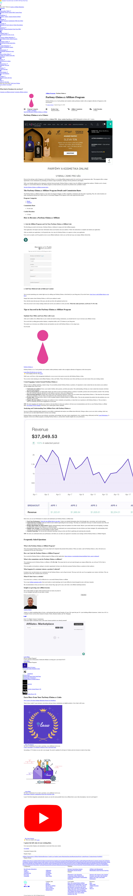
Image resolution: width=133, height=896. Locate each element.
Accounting (34, 860)
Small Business (45, 865)
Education (69, 856)
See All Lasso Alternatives (30, 869)
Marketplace (71, 874)
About (47, 883)
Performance (93, 878)
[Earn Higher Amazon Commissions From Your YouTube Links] (43, 837)
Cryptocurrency (51, 862)
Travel (75, 865)
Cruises (46, 862)
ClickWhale (48, 873)
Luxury (76, 863)
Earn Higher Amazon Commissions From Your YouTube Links (39, 794)
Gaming (93, 862)
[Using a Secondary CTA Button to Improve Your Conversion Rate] (43, 790)
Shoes (35, 865)
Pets (106, 863)
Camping (95, 860)
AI (40, 860)
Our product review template (34, 405)
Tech (71, 865)
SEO (101, 856)
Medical (80, 863)
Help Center (93, 884)
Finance (74, 862)
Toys (73, 865)
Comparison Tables (72, 876)
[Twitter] (25, 616)
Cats (103, 860)
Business (91, 860)
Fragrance (29, 202)
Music (88, 863)
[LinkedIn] (24, 616)
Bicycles (79, 860)
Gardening (97, 862)
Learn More (27, 372)
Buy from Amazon (29, 838)
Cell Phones (107, 860)
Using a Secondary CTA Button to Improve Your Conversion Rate (40, 747)
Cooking (35, 862)
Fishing (78, 862)
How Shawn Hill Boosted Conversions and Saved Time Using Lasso (77, 887)
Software (51, 865)
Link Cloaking (104, 874)
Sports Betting (56, 865)
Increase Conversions (73, 869)
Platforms (2, 8)
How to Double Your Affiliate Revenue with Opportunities (77, 889)
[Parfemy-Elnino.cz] (43, 365)
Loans (72, 863)
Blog (1, 30)
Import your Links (94, 877)
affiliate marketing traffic (36, 582)
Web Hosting (83, 865)
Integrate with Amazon (95, 874)
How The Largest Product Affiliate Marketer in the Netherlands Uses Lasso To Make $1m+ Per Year (77, 884)
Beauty (28, 201)
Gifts (101, 862)
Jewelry (62, 863)
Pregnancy (25, 865)
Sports (61, 865)
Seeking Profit (96, 856)
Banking (72, 860)
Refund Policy (49, 890)
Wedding (89, 865)
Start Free (26, 112)
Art (59, 860)
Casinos (100, 860)
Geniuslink (26, 876)
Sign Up (92, 888)
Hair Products (26, 863)
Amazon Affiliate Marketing (36, 856)
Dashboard (70, 878)
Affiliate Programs (94, 885)
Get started (8, 84)
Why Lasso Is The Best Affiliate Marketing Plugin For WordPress (40, 700)
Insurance (57, 863)
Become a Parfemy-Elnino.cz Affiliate (38, 112)
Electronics (65, 862)
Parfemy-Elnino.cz (28, 367)
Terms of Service (50, 888)
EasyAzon (26, 874)
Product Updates (89, 856)
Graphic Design (106, 862)
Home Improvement (50, 863)
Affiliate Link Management (96, 869)
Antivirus (51, 860)
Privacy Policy (49, 887)
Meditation (84, 863)
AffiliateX (26, 871)
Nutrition (92, 863)
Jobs (65, 863)
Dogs (56, 862)
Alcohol (47, 860)
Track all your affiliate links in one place (50, 521)
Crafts (42, 862)
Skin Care (39, 865)
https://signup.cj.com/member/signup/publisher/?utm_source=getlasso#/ (82, 556)
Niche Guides (81, 856)
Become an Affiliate (50, 885)
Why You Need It (29, 744)
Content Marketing (62, 856)
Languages (68, 863)
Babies (68, 860)
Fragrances (88, 862)
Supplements (66, 865)
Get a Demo (3, 84)
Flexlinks (48, 874)
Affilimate (48, 871)
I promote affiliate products (21, 92)
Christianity (25, 862)
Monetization (75, 856)
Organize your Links (95, 876)
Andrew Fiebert (50, 104)
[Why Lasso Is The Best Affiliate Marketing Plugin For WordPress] (43, 743)
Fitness (81, 862)
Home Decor (42, 863)
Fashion (70, 862)
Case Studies (55, 856)
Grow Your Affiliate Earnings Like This (76, 893)
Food (84, 862)
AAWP (25, 870)
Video (78, 865)
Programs (2, 57)
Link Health (102, 877)
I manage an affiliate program (7, 92)
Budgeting (86, 860)
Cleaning (30, 862)
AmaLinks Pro (27, 873)
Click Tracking (103, 876)
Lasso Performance (103, 415)
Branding (48, 884)
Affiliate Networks (27, 860)
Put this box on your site (36, 372)
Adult (38, 860)
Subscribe (83, 594)
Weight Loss (94, 865)
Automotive (63, 860)
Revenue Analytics (104, 870)
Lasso (41, 373)
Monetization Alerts (94, 870)
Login (91, 887)
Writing (107, 865)
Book (82, 860)
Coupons (39, 862)
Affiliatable (48, 870)
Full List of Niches (15, 83)
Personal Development (99, 863)
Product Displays (76, 877)
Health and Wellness (34, 863)
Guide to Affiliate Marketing (17, 7)
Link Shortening (78, 874)
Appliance (56, 860)
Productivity (31, 865)
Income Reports (77, 870)
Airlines (43, 860)
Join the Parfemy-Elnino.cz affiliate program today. (36, 187)
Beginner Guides (47, 856)
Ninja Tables (49, 876)
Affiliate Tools (26, 856)
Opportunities (83, 877)
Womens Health (101, 865)
